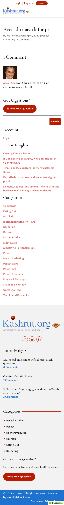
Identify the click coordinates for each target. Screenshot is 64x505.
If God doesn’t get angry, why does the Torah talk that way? (31, 391)
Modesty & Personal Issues (19, 248)
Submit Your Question (20, 108)
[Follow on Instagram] (32, 339)
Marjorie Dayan (16, 35)
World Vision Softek (18, 497)
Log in (6, 138)
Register (29, 3)
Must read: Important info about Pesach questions (28, 361)
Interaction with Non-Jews (19, 221)
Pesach (7, 253)
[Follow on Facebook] (25, 339)
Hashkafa (8, 216)
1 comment (23, 39)
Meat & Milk (10, 242)
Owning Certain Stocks (16, 153)
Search (55, 121)
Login (18, 3)
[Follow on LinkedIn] (39, 339)
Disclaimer (37, 501)
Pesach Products (13, 274)
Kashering (9, 227)
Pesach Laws (10, 263)
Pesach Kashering (13, 258)
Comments (9, 206)
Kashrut (8, 232)
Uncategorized (12, 290)
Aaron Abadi (10, 83)
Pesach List (9, 269)
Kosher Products (13, 237)
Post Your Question (19, 476)
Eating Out (9, 211)
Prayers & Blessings (14, 279)
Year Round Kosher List (17, 295)
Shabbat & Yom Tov (14, 284)
